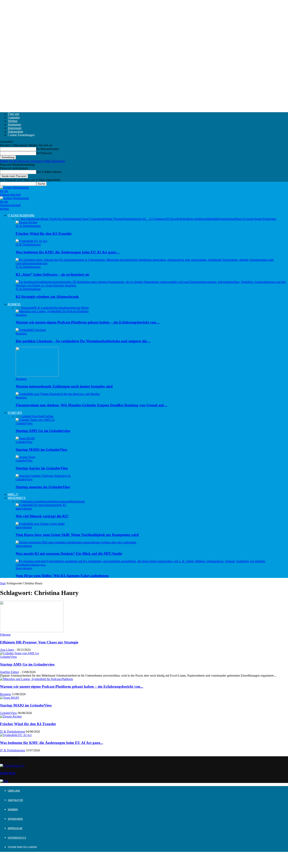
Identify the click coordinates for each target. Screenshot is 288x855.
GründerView (29, 416)
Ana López (7, 649)
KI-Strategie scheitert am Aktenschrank (47, 297)
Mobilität (212, 219)
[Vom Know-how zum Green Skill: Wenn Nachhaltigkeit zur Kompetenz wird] (40, 523)
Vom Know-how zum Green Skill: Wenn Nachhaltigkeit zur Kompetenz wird (77, 535)
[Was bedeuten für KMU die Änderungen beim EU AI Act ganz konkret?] (31, 241)
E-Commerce (158, 219)
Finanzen (26, 307)
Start (3, 583)
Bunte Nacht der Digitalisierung (61, 219)
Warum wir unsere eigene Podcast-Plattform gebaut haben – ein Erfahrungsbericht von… (88, 322)
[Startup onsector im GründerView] (43, 475)
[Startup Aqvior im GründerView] (25, 457)
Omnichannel (226, 219)
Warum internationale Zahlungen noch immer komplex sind (64, 386)
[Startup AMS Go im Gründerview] (35, 419)
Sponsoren (14, 124)
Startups (15, 412)
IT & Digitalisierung (21, 215)
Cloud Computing (92, 219)
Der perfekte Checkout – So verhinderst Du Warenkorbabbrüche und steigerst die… (83, 341)
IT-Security (173, 219)
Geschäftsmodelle (42, 501)
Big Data (26, 219)
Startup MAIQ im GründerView (42, 449)
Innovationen (61, 501)
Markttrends (77, 501)
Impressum (14, 128)
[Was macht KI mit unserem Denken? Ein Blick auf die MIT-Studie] (76, 542)
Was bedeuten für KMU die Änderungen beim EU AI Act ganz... (51, 743)
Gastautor (14, 117)
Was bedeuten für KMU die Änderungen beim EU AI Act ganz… (68, 252)
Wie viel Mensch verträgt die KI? (42, 516)
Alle (18, 219)
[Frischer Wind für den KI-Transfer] (26, 222)
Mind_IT (13, 494)
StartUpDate (45, 416)
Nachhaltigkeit (63, 307)
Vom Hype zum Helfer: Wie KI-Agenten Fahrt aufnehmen (62, 576)
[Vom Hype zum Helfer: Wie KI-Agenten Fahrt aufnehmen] (152, 564)
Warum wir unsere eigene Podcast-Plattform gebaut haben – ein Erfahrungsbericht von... (71, 686)
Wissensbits (16, 498)
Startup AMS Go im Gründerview (43, 431)
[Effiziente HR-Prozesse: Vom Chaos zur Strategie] (31, 631)
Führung (26, 501)
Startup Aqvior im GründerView (42, 468)
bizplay (36, 219)
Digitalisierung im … (137, 219)
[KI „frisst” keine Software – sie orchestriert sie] (152, 263)
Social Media (80, 307)
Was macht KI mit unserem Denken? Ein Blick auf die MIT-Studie (69, 553)
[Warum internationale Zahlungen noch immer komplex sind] (37, 375)
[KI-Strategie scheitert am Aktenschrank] (152, 285)
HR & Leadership (43, 307)
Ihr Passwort (44, 153)
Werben (12, 121)
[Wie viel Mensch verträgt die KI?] (41, 505)
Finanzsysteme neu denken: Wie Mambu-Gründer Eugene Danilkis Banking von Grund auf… (91, 405)
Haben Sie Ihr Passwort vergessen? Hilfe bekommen (32, 161)
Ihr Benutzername (47, 149)
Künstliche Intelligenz (193, 219)
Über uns (13, 114)
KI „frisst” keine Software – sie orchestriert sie (52, 274)
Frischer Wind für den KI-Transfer (44, 233)
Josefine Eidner (9, 672)
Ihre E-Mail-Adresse (49, 172)
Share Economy (245, 219)
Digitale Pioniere (113, 219)
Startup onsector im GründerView (43, 487)
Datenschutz (15, 131)
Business (14, 304)
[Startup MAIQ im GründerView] (25, 438)
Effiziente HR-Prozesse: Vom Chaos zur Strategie (39, 642)
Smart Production (265, 219)
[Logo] (14, 194)
